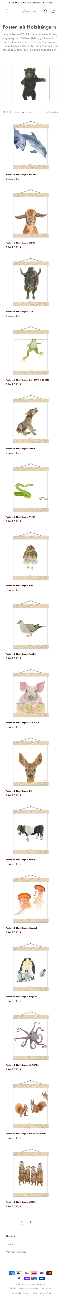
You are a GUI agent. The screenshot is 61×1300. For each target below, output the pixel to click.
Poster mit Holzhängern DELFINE (22, 174)
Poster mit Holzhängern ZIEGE (20, 243)
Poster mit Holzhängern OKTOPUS (22, 1065)
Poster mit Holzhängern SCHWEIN (22, 722)
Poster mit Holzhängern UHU (19, 585)
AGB (35, 1293)
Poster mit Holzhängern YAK (19, 311)
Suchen (10, 1244)
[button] (6, 11)
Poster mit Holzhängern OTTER (21, 1202)
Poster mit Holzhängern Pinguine (22, 997)
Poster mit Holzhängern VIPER (20, 517)
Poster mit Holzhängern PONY (20, 860)
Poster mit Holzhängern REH (19, 791)
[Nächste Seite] (39, 1222)
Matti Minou (29, 1284)
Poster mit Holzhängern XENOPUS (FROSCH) (27, 380)
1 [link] (21, 1222)
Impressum (46, 1288)
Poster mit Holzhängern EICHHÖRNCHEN (26, 1134)
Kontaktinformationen (20, 1293)
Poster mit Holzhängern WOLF (20, 448)
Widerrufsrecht (46, 1293)
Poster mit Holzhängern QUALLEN (22, 928)
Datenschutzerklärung (28, 1288)
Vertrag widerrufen (16, 1252)
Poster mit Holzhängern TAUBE (21, 654)
